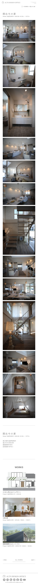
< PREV (5, 560)
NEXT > (33, 560)
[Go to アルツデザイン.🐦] (22, 6)
